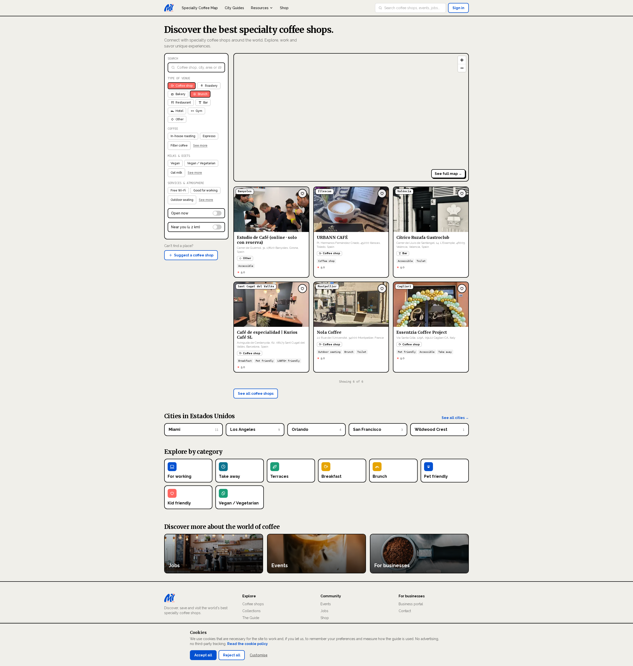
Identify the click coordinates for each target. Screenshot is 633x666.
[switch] (196, 213)
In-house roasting (183, 136)
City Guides (234, 8)
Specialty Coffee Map (200, 8)
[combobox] (413, 7)
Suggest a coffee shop (193, 255)
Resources (260, 8)
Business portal (411, 604)
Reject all (231, 655)
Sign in (458, 8)
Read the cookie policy (247, 644)
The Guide (250, 618)
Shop (284, 8)
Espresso (209, 136)
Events (325, 604)
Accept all (203, 655)
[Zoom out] (462, 68)
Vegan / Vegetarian (201, 163)
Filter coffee (179, 145)
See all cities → (455, 418)
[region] (351, 117)
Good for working (205, 190)
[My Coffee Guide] (169, 8)
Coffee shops (253, 604)
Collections (251, 611)
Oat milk (176, 172)
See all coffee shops (255, 393)
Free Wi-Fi (178, 190)
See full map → (448, 174)
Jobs (324, 611)
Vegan (175, 163)
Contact (405, 611)
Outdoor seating (182, 200)
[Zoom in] (462, 60)
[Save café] (302, 193)
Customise (259, 655)
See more (200, 145)
